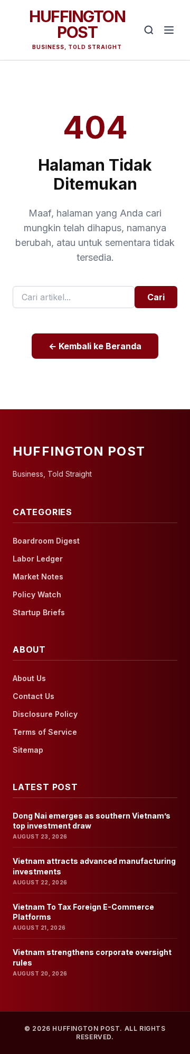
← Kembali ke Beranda (95, 346)
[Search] (148, 30)
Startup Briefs (39, 612)
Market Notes (38, 576)
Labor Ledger (38, 558)
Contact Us (33, 696)
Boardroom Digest (46, 540)
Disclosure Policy (45, 714)
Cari (156, 297)
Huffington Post (77, 24)
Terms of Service (45, 731)
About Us (29, 678)
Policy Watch (37, 594)
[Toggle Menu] (168, 30)
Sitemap (28, 749)
